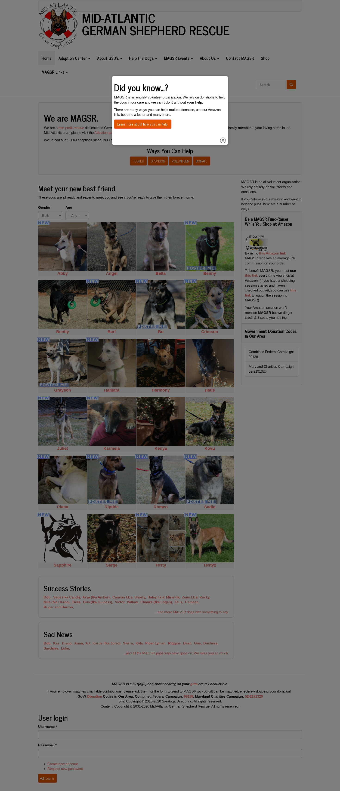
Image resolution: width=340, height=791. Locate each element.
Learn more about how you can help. (142, 124)
